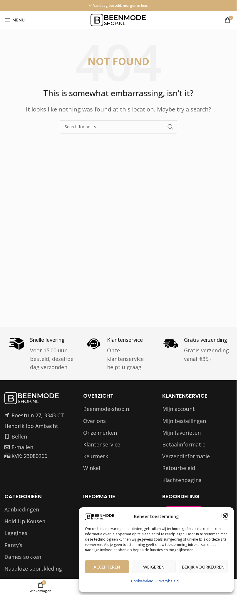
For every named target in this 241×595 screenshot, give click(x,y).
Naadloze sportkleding (33, 568)
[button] (225, 516)
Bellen (19, 436)
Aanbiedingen (21, 509)
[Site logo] (118, 19)
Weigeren (154, 567)
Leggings (15, 532)
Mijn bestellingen (184, 420)
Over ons (94, 420)
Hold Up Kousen (24, 521)
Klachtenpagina (182, 480)
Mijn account (178, 408)
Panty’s (13, 545)
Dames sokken (22, 556)
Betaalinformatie (183, 444)
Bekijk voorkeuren (203, 567)
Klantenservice (101, 444)
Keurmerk (95, 456)
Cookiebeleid (142, 581)
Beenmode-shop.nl (106, 408)
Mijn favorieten (181, 432)
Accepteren (106, 567)
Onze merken (100, 432)
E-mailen (22, 447)
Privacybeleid (167, 581)
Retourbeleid (178, 467)
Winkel (91, 467)
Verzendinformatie (186, 456)
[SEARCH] (170, 127)
